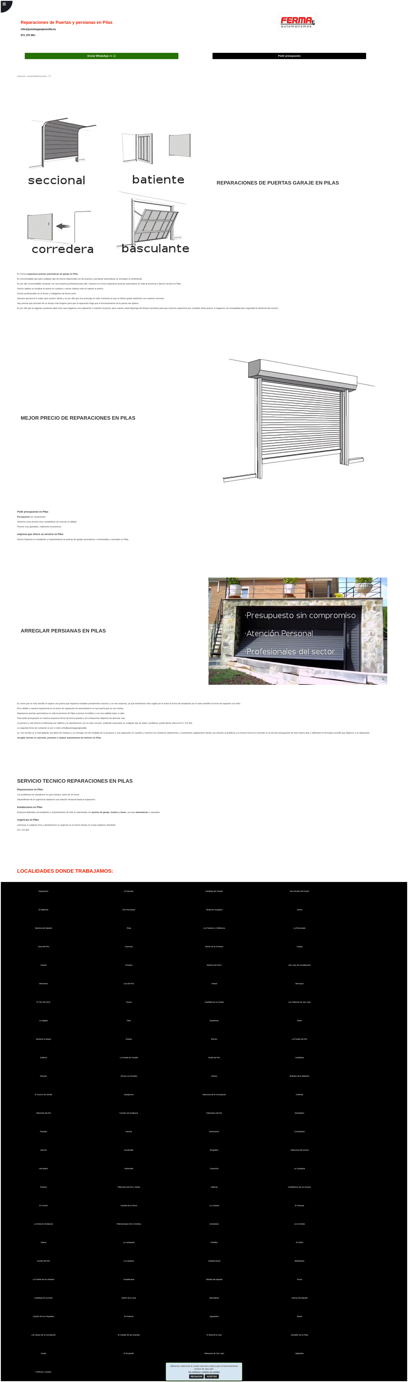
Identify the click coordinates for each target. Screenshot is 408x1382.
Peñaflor (214, 1242)
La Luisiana (214, 1205)
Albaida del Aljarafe (214, 1279)
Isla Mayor (43, 1168)
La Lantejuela (129, 1242)
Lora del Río (129, 984)
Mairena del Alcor (214, 965)
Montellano (299, 1113)
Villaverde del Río (43, 1113)
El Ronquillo (129, 1353)
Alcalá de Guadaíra (214, 910)
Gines (299, 1021)
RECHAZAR (196, 1376)
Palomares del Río (214, 1113)
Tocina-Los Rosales (128, 1076)
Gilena (43, 1242)
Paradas (43, 1131)
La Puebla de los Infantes (43, 1279)
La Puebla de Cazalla (129, 1058)
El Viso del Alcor (43, 1002)
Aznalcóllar (128, 1150)
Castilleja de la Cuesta (214, 1002)
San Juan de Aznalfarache (299, 965)
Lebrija (299, 947)
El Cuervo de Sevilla (43, 1095)
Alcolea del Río (43, 1261)
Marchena (43, 984)
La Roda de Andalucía (43, 1224)
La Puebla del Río (299, 1039)
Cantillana (299, 1058)
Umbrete (299, 1095)
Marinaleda (214, 1298)
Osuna (129, 1002)
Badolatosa (299, 1261)
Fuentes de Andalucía (129, 1113)
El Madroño (43, 910)
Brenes (214, 1039)
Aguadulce (214, 1316)
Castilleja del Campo (214, 891)
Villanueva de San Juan (214, 1353)
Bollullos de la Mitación (299, 1076)
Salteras (214, 1187)
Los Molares (129, 1261)
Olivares (43, 1076)
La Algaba (43, 1021)
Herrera (43, 1150)
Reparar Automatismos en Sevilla (37, 76)
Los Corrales (299, 1224)
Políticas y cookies (43, 1372)
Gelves (214, 1076)
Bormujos (299, 984)
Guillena (43, 1058)
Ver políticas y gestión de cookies (204, 1372)
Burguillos (214, 1150)
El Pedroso (128, 1316)
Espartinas (214, 1021)
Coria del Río (43, 947)
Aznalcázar (214, 1224)
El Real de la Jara (214, 1335)
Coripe (43, 1353)
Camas (43, 965)
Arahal (214, 984)
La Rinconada (299, 928)
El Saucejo (299, 1205)
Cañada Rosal (214, 1261)
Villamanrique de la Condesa (129, 1224)
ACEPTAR (211, 1376)
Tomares (128, 965)
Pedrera (43, 1187)
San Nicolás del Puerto (299, 891)
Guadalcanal (128, 1279)
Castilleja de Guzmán (43, 1298)
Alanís (299, 1316)
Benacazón (214, 1131)
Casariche (214, 1168)
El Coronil (43, 1205)
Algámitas (299, 1353)
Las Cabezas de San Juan (299, 1002)
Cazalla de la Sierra (128, 1205)
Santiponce (129, 1095)
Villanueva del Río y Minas (129, 1187)
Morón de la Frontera (214, 947)
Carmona (129, 947)
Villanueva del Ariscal (299, 1150)
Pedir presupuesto (289, 55)
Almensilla (128, 1168)
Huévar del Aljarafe (299, 1298)
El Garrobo (128, 891)
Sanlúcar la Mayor (43, 1039)
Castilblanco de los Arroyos (299, 1187)
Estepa (129, 1039)
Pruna (299, 1279)
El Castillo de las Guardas (129, 1335)
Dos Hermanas (128, 910)
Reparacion (43, 891)
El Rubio (299, 1242)
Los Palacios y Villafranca (214, 928)
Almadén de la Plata (299, 1335)
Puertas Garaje (21, 76)
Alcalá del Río (214, 1058)
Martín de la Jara (129, 1298)
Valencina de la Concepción (214, 1095)
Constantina (299, 1131)
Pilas (129, 1021)
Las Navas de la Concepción (43, 1335)
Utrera (299, 910)
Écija (129, 928)
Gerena (129, 1131)
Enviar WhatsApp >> (99, 55)
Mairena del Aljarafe (43, 928)
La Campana (299, 1168)
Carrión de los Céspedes (43, 1316)
